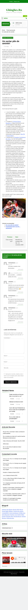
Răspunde (20, 269)
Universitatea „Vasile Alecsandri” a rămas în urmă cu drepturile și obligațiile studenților (13, 489)
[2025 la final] (13, 23)
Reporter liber (9, 516)
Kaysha (12, 514)
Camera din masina (18, 511)
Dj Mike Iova (22, 513)
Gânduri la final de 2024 (16, 402)
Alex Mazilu (9, 509)
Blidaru (11, 511)
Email (5, 361)
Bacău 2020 (16, 509)
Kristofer (12, 398)
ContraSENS (5, 513)
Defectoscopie (10, 518)
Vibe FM (22, 134)
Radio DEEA (10, 135)
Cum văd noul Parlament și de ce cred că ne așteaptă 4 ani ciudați (17, 409)
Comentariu (7, 337)
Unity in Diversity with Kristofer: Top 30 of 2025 (14, 441)
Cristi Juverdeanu (13, 513)
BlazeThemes (14, 573)
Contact (11, 1)
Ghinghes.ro (14, 10)
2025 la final (19, 23)
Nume (6, 355)
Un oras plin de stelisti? (12, 225)
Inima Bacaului (6, 514)
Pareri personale (8, 37)
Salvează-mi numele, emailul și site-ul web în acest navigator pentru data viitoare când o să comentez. (14, 375)
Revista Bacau (17, 516)
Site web (6, 367)
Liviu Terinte (18, 514)
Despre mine (17, 1)
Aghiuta (4, 509)
